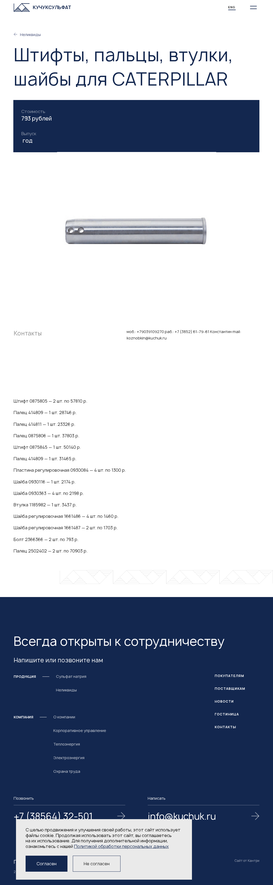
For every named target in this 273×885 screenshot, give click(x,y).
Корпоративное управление (79, 730)
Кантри (253, 860)
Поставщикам (230, 688)
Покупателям (229, 676)
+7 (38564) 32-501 (53, 816)
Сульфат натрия (71, 676)
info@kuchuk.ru (182, 816)
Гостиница (227, 714)
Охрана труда (66, 771)
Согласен (47, 864)
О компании (64, 716)
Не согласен (97, 864)
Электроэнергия (69, 757)
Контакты (225, 727)
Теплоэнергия (66, 744)
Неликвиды (30, 34)
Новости (224, 701)
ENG (231, 7)
